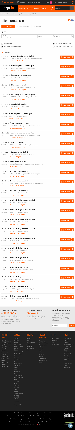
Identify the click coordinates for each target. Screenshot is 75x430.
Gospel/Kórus (5, 358)
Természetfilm (68, 363)
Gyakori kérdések (26, 416)
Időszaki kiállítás (41, 348)
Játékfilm (66, 360)
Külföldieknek (8, 43)
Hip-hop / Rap (5, 366)
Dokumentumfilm (69, 344)
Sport (53, 335)
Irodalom (16, 379)
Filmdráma (67, 342)
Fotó (40, 362)
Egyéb (16, 338)
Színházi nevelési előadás (16, 397)
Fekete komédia (18, 393)
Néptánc (16, 387)
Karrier (52, 422)
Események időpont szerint (63, 43)
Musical (20, 109)
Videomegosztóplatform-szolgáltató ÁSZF (40, 413)
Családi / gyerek (6, 343)
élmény (43, 8)
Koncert (28, 338)
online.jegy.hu (32, 313)
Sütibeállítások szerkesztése (26, 424)
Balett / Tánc (17, 344)
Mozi (66, 335)
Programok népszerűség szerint (65, 46)
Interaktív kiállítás (41, 355)
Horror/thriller (67, 346)
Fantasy (66, 362)
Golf (52, 342)
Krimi (15, 383)
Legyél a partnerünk (34, 2)
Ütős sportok (55, 338)
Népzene (3, 354)
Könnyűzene (4, 356)
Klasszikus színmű (17, 366)
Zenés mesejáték (17, 370)
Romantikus (67, 358)
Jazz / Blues (5, 349)
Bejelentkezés (62, 2)
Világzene (4, 351)
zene (29, 8)
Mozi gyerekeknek (67, 366)
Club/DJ (3, 360)
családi (36, 8)
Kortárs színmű (18, 352)
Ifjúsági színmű (18, 377)
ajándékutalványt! (9, 313)
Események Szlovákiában (41, 422)
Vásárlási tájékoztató (39, 416)
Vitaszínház (17, 403)
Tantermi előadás (16, 390)
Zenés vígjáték (22, 70)
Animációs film (68, 354)
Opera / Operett (5, 347)
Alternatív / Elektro (4, 363)
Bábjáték (16, 358)
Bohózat (16, 385)
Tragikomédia (18, 405)
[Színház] (18, 36)
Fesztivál (30, 335)
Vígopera (16, 401)
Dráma (16, 350)
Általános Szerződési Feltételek (17, 413)
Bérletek (22, 2)
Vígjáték (18, 157)
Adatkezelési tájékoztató (12, 416)
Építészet (41, 353)
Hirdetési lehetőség (45, 419)
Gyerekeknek (42, 358)
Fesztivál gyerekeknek (30, 347)
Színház (13, 61)
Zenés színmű (21, 61)
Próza (15, 373)
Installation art (43, 360)
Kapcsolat (50, 416)
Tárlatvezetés (43, 345)
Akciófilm (66, 356)
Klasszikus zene (6, 341)
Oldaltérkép (28, 422)
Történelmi (42, 341)
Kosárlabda (54, 340)
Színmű (16, 356)
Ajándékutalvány (9, 2)
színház (22, 8)
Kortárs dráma (18, 362)
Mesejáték (17, 348)
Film (27, 350)
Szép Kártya (13, 419)
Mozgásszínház (18, 375)
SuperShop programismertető (14, 422)
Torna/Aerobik (55, 344)
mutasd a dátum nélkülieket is (12, 46)
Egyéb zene (4, 345)
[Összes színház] (18, 37)
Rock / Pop (4, 353)
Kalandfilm (67, 348)
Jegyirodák (22, 419)
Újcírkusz (16, 381)
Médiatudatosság (32, 419)
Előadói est (17, 360)
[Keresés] (72, 8)
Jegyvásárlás (65, 57)
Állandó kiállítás (43, 343)
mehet (72, 325)
